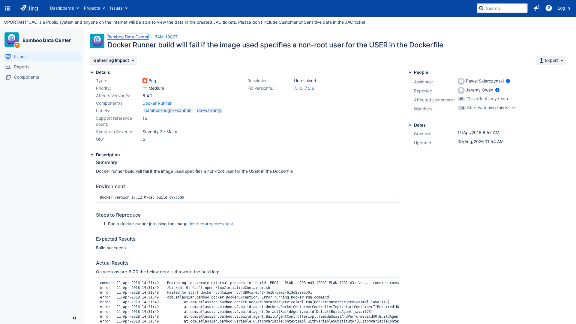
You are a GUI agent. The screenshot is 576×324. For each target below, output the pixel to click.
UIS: (100, 139)
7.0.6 (309, 88)
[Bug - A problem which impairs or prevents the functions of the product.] (144, 80)
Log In (564, 7)
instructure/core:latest (211, 223)
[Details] (92, 72)
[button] (7, 8)
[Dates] (410, 125)
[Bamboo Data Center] (11, 39)
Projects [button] (92, 7)
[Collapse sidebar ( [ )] (74, 318)
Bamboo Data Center (46, 40)
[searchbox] (502, 8)
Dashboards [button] (62, 7)
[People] (410, 72)
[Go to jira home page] (29, 8)
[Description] (92, 155)
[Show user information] (508, 80)
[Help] (549, 8)
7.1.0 (298, 88)
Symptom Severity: (115, 131)
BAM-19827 (166, 36)
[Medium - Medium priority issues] (144, 88)
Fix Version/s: (260, 88)
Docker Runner (157, 103)
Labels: (103, 110)
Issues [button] (116, 7)
